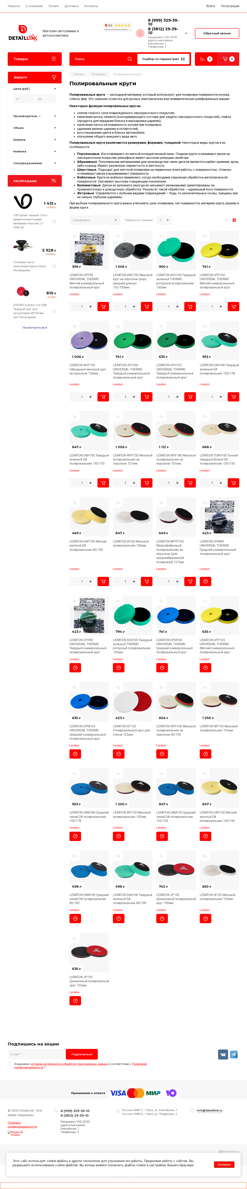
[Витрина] (234, 220)
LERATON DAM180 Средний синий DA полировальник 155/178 (89, 817)
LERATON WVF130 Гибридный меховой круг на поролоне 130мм (87, 369)
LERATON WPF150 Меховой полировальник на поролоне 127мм (132, 460)
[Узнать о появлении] (205, 581)
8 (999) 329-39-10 (163, 22)
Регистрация (230, 6)
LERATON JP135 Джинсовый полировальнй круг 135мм (89, 981)
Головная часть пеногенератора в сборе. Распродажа (30, 266)
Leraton (74, 294)
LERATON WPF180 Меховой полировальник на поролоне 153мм (176, 460)
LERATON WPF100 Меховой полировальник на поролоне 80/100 (176, 730)
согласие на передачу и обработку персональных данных (69, 1064)
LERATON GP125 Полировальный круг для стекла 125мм (131, 730)
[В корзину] (54, 221)
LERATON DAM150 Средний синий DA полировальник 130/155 (175, 817)
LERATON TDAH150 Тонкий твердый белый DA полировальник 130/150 (219, 460)
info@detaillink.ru (209, 1110)
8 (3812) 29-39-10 (163, 31)
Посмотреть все (35, 327)
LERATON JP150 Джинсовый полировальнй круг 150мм (176, 899)
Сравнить (75, 236)
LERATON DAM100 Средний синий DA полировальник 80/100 (89, 899)
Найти (129, 59)
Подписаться (82, 1054)
